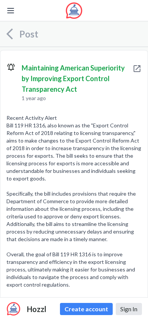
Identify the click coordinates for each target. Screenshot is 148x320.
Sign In (128, 308)
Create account (86, 308)
